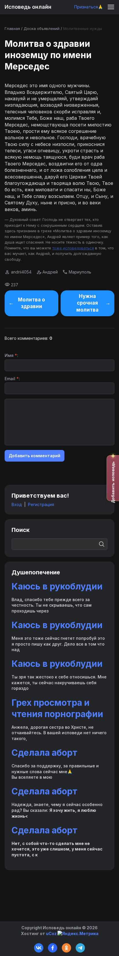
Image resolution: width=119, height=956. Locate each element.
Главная (12, 28)
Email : (12, 378)
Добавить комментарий (34, 455)
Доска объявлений (42, 28)
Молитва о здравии (31, 303)
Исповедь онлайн (28, 7)
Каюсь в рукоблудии (57, 586)
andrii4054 (21, 271)
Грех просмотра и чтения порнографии (57, 708)
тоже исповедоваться (73, 248)
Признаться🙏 (88, 6)
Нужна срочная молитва (87, 303)
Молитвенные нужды (82, 28)
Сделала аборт (44, 752)
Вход (17, 504)
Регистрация (41, 504)
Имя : (11, 355)
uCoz (51, 933)
